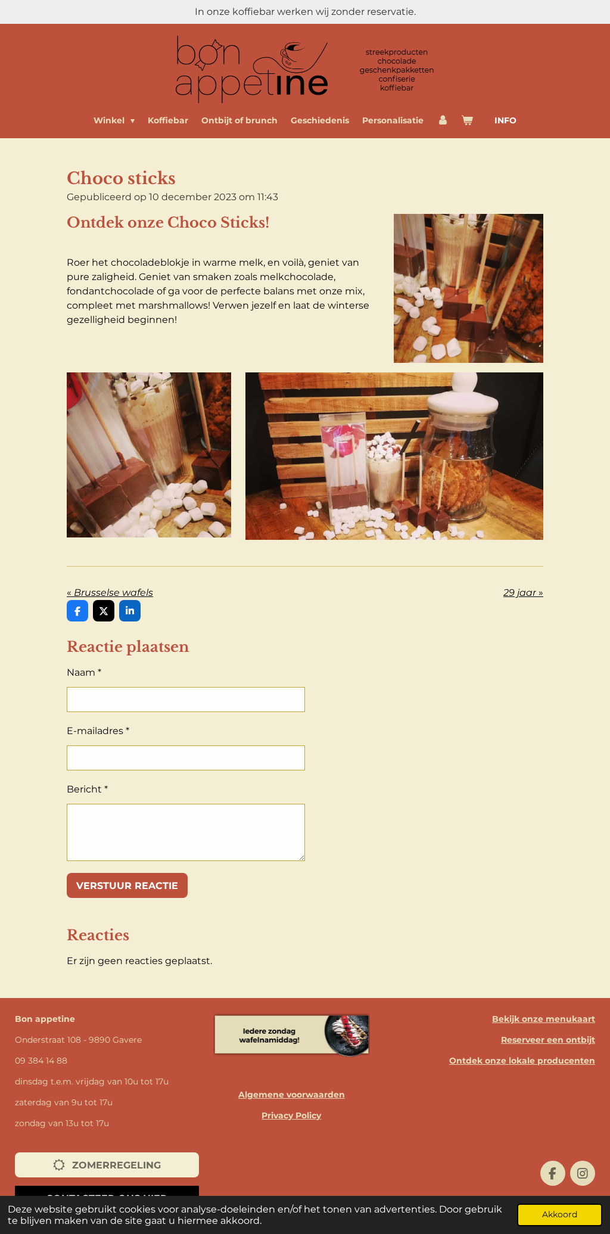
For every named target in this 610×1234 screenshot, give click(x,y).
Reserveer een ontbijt (548, 1039)
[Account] (442, 120)
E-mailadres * (98, 730)
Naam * (84, 672)
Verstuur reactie (127, 885)
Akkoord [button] (559, 1214)
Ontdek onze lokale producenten (522, 1060)
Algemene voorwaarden (291, 1094)
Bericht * (87, 789)
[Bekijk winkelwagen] (467, 120)
